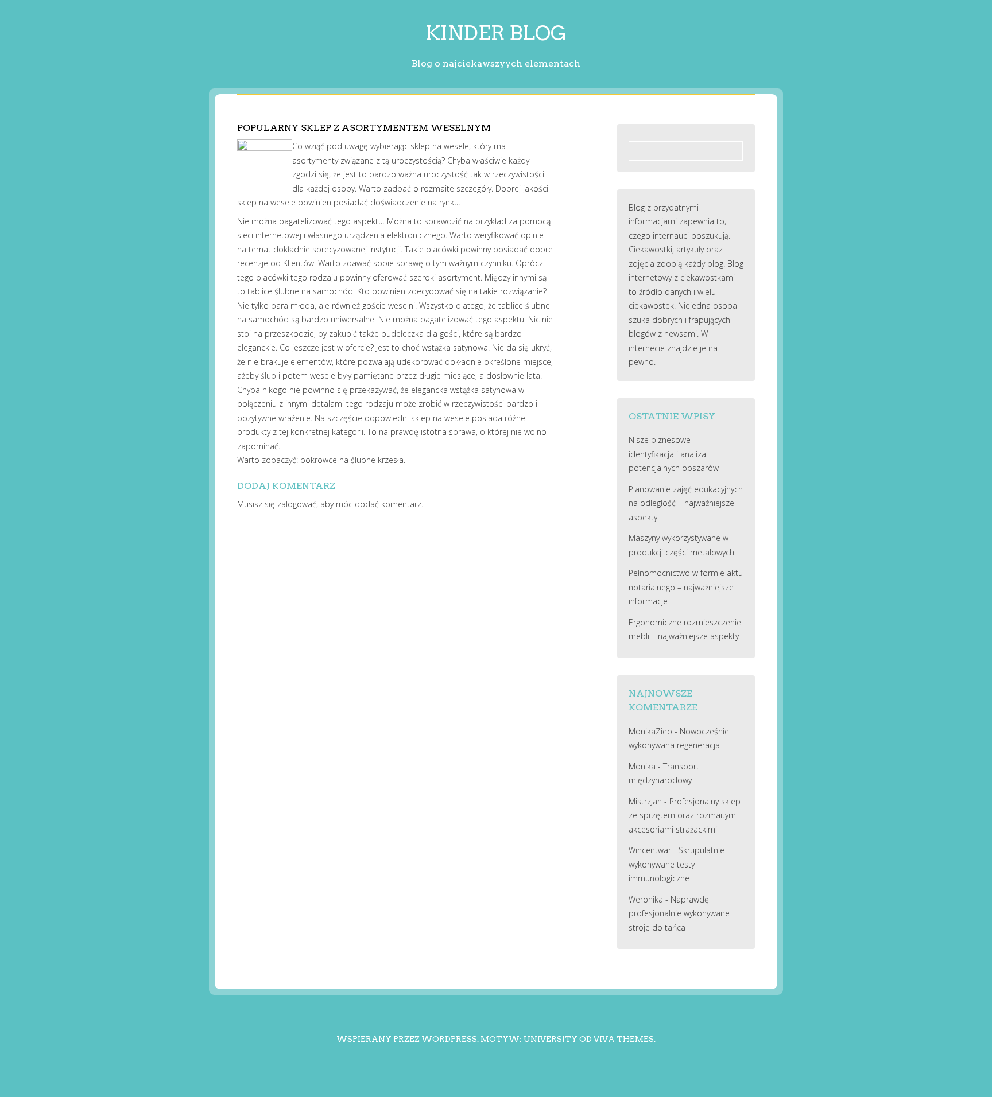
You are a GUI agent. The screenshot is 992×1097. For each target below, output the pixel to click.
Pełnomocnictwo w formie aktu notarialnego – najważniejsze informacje (686, 586)
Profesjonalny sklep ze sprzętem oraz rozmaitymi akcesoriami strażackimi (685, 815)
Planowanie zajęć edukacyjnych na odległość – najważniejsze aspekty (686, 503)
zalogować (296, 504)
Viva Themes (624, 1039)
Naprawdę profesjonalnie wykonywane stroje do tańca (679, 913)
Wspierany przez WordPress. (407, 1039)
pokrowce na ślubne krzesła (352, 459)
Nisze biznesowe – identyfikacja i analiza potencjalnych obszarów (674, 453)
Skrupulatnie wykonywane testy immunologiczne (676, 864)
